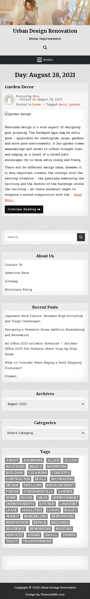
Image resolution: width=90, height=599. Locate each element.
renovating (62, 516)
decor (63, 104)
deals (40, 479)
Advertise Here (17, 273)
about (12, 460)
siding (34, 535)
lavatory (69, 503)
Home (11, 497)
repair (39, 522)
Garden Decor (19, 87)
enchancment (60, 485)
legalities (32, 510)
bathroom (56, 466)
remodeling (35, 516)
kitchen (47, 503)
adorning (33, 460)
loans (53, 510)
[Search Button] (45, 47)
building (14, 472)
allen (54, 460)
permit (12, 516)
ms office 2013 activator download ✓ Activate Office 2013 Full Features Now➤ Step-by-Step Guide (41, 349)
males (70, 510)
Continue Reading (25, 210)
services (14, 535)
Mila (36, 96)
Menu (48, 60)
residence (15, 528)
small (51, 535)
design (12, 485)
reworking (40, 528)
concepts (61, 472)
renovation (17, 522)
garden (74, 104)
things (69, 535)
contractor (18, 479)
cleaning (37, 472)
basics (36, 466)
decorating (62, 479)
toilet (12, 541)
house (26, 497)
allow (70, 460)
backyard (15, 466)
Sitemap (11, 281)
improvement (65, 497)
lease (11, 510)
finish (12, 491)
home (36, 104)
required (60, 522)
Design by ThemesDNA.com (45, 594)
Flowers (11, 376)
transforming (37, 541)
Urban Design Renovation (45, 31)
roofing (64, 528)
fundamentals (38, 491)
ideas (42, 497)
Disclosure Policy (18, 289)
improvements (20, 503)
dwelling (33, 485)
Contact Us (14, 264)
